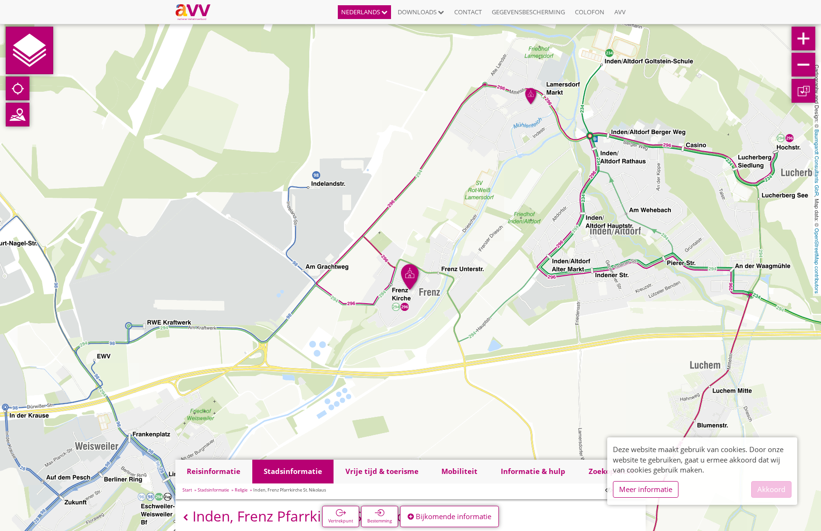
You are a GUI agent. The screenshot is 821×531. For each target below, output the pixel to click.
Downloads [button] (418, 12)
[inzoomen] (803, 38)
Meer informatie (645, 489)
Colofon (589, 12)
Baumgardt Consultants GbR (817, 162)
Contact (468, 12)
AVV (620, 12)
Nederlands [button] (361, 12)
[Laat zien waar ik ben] (17, 88)
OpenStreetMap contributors (817, 261)
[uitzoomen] (803, 65)
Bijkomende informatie (452, 516)
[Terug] (185, 517)
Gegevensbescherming (528, 12)
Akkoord (771, 489)
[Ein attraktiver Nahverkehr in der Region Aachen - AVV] (196, 12)
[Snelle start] (29, 50)
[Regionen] (17, 114)
